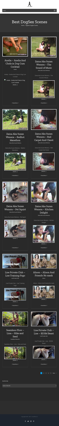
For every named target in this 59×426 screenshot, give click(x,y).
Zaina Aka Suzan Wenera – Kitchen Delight (43, 209)
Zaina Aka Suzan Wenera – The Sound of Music (44, 64)
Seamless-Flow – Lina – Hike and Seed (15, 333)
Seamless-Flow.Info (15, 339)
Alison (43, 278)
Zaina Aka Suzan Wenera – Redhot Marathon (15, 137)
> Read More (15, 103)
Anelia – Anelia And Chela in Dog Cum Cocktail (15, 63)
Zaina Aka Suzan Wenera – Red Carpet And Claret (43, 137)
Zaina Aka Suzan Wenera (44, 70)
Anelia (15, 69)
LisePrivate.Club (15, 278)
